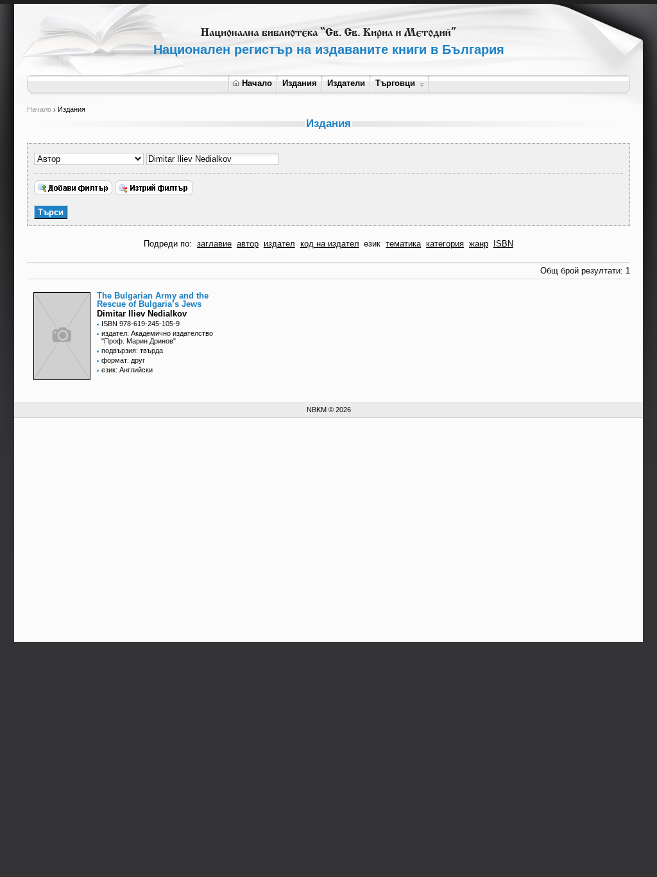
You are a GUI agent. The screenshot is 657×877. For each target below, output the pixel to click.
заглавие (214, 243)
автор (248, 243)
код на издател (329, 243)
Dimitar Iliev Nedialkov (142, 313)
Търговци (395, 83)
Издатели (346, 83)
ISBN (503, 243)
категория (445, 243)
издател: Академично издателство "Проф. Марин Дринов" (157, 337)
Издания (299, 83)
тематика (403, 243)
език (372, 243)
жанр (478, 243)
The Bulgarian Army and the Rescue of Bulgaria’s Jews (153, 300)
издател (279, 243)
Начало (257, 83)
